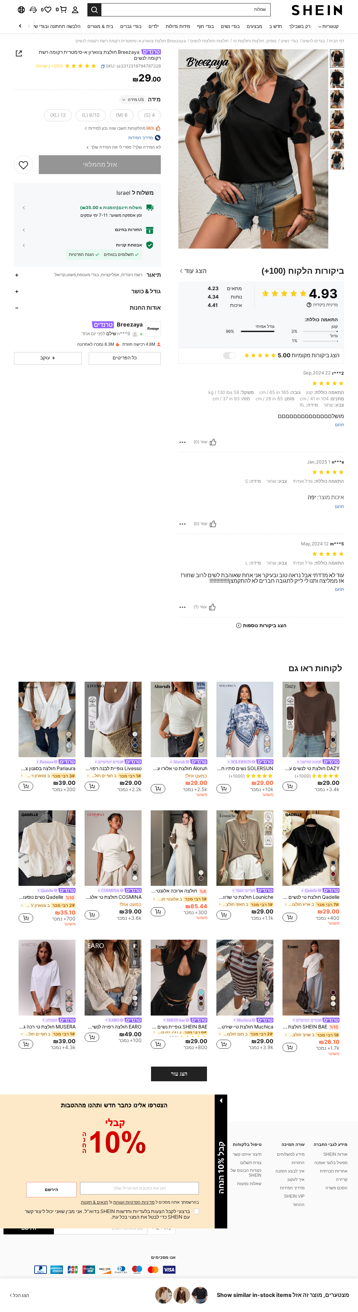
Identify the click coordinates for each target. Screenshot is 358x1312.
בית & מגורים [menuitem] (100, 26)
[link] (61, 9)
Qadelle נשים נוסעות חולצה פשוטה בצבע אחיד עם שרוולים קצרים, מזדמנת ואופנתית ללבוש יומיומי (46, 897)
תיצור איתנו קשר (247, 1154)
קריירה (342, 1179)
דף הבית (336, 40)
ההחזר (299, 1204)
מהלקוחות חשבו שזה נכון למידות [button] (121, 128)
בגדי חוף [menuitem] (205, 26)
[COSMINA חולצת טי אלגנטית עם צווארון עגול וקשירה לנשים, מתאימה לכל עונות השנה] (113, 848)
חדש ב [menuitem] (275, 26)
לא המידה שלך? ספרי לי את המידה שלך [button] (125, 147)
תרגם (339, 425)
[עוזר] (213, 442)
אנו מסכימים (163, 1257)
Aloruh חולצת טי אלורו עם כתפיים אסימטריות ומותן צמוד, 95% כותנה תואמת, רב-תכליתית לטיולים (179, 768)
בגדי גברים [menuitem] (131, 26)
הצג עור (179, 1074)
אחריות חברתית (334, 1171)
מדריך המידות (292, 1187)
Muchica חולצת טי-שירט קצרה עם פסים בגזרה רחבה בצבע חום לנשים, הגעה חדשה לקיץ (244, 1027)
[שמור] (23, 164)
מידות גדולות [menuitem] (178, 26)
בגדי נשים (289, 40)
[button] (33, 10)
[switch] (229, 355)
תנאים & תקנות (94, 1202)
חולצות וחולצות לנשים (209, 40)
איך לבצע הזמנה (290, 1171)
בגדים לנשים (313, 40)
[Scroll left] (28, 26)
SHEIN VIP (294, 1196)
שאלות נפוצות (249, 1183)
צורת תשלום (251, 1162)
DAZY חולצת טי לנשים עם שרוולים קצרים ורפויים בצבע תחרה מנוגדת (310, 768)
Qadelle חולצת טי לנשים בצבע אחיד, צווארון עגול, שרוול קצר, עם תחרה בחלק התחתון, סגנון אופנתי (310, 897)
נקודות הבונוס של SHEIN (246, 1173)
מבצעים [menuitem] (254, 26)
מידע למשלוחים (291, 1154)
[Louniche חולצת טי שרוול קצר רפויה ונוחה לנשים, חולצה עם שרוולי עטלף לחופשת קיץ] (244, 848)
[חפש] (94, 9)
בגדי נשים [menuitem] (230, 26)
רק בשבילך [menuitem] (299, 26)
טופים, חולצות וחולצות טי (255, 40)
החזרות (298, 1162)
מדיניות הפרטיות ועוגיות (134, 1202)
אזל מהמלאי (100, 164)
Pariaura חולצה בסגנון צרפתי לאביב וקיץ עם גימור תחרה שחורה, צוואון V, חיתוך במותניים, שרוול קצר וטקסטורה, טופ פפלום (47, 768)
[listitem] (311, 738)
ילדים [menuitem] (154, 26)
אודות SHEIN (335, 1154)
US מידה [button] (136, 99)
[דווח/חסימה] (182, 442)
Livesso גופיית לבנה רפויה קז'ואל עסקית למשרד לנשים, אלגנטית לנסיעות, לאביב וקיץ (113, 768)
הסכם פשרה (336, 1187)
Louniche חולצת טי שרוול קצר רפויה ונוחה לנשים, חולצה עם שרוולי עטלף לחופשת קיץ (244, 897)
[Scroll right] (20, 26)
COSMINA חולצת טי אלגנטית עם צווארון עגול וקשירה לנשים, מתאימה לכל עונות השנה (113, 897)
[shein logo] (317, 10)
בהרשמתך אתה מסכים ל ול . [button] (139, 1202)
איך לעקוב (296, 1179)
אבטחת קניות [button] (129, 245)
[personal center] (75, 10)
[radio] (149, 115)
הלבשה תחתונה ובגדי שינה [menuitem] (54, 26)
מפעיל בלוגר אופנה (331, 1162)
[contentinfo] (89, 1270)
